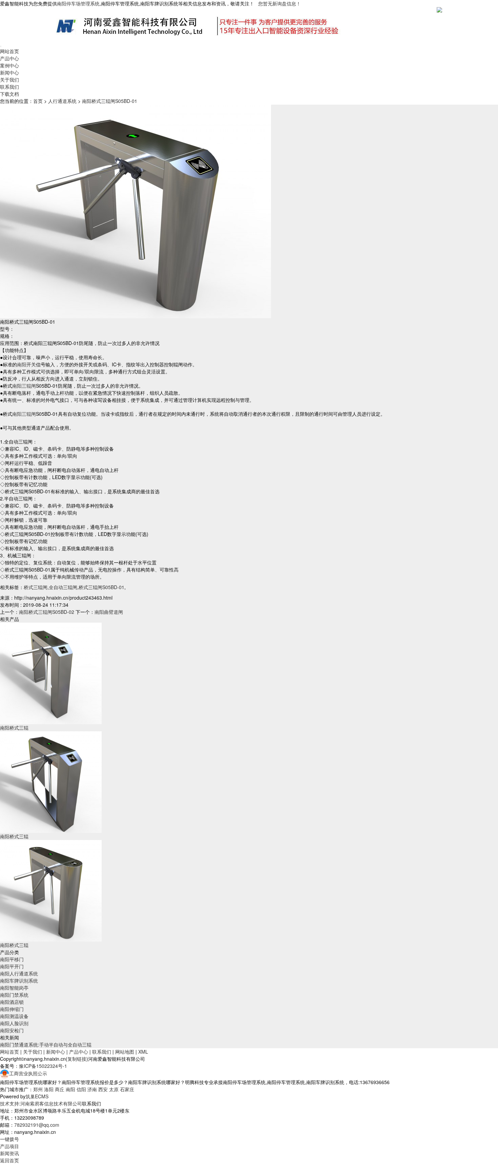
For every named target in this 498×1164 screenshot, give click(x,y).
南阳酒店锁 (12, 1001)
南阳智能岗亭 (14, 987)
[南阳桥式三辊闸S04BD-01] (51, 890)
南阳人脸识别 (14, 1023)
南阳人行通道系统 (19, 973)
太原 (114, 1089)
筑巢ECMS (36, 1096)
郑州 (38, 1089)
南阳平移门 (12, 959)
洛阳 (49, 1089)
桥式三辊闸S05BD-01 (101, 587)
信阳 (81, 1089)
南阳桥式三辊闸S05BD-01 (109, 101)
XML (143, 1051)
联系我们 (9, 86)
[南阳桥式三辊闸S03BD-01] (51, 672)
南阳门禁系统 (14, 994)
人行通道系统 (62, 101)
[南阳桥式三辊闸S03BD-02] (51, 781)
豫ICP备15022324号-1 (43, 1065)
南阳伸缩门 (12, 1009)
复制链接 (76, 1058)
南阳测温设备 (14, 1016)
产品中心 (9, 58)
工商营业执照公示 (28, 1073)
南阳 (70, 1089)
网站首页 (9, 51)
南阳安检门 (12, 1030)
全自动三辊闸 (63, 587)
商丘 (59, 1089)
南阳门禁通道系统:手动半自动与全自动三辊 (45, 1044)
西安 (103, 1089)
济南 (92, 1089)
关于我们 (9, 79)
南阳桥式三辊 (14, 727)
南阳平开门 (12, 966)
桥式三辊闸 (35, 587)
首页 (38, 101)
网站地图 (124, 1051)
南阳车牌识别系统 (19, 980)
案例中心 (9, 65)
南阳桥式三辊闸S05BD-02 (46, 611)
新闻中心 (9, 72)
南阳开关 (26, 364)
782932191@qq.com (36, 1124)
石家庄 (127, 1089)
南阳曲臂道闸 (109, 611)
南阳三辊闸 (24, 385)
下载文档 (9, 93)
